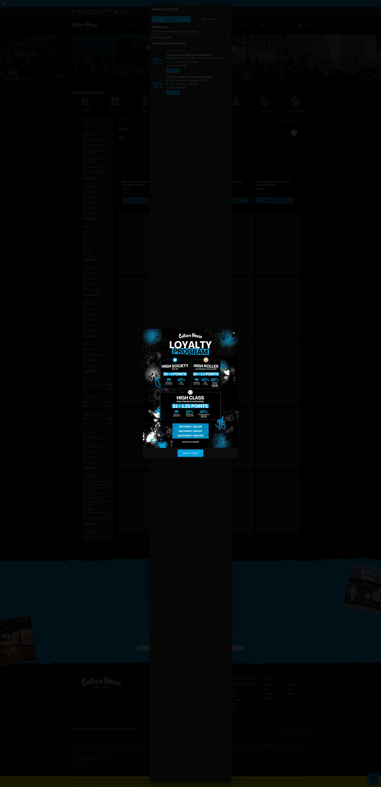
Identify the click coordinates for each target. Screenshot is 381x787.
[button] (233, 333)
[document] (190, 393)
